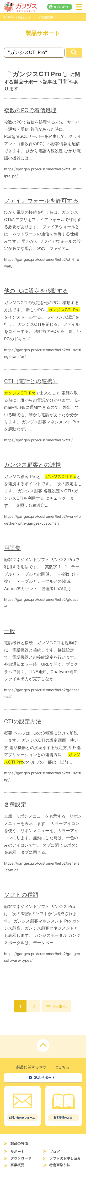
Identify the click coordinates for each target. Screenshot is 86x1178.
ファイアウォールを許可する (41, 200)
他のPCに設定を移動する (36, 290)
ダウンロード (61, 6)
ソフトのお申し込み (65, 1158)
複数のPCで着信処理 (30, 110)
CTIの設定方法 (22, 721)
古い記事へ (56, 1006)
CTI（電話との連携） (31, 381)
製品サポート (27, 17)
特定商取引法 (59, 1165)
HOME (9, 17)
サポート (18, 1151)
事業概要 (18, 1165)
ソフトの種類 (21, 894)
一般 (9, 631)
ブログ (54, 1151)
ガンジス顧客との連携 (32, 464)
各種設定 (15, 804)
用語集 (12, 548)
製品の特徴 (19, 1143)
